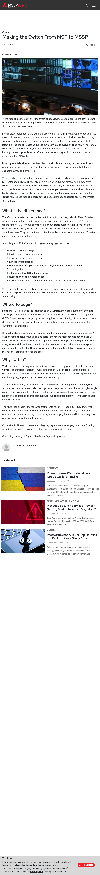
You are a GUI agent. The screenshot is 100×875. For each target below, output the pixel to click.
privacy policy (36, 871)
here (62, 436)
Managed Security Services (63, 500)
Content (6, 32)
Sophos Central (40, 392)
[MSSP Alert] (14, 5)
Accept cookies (86, 865)
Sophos (29, 436)
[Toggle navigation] (94, 5)
